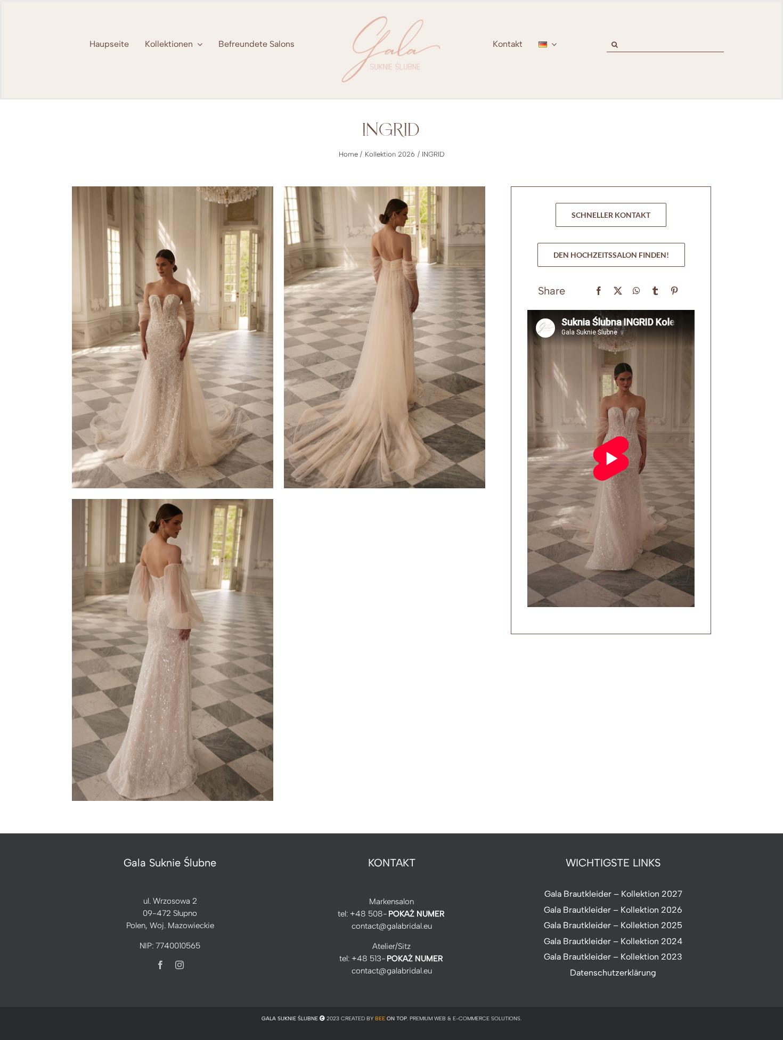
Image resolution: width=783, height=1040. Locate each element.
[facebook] (160, 965)
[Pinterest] (674, 291)
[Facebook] (598, 291)
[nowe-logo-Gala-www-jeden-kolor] (391, 16)
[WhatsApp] (636, 291)
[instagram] (179, 965)
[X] (617, 291)
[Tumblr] (655, 291)
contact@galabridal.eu (392, 926)
